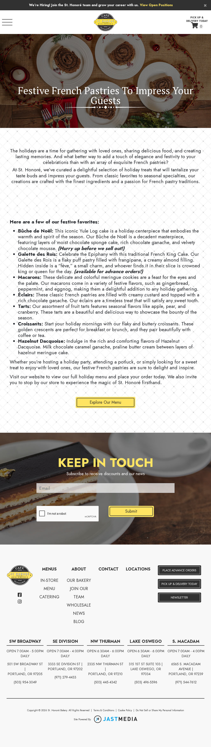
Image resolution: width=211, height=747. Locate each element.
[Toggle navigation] (7, 22)
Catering (49, 597)
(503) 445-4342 (105, 682)
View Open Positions (156, 5)
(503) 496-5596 (145, 682)
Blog (78, 622)
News (79, 613)
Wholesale (79, 605)
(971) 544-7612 (186, 682)
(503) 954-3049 (25, 682)
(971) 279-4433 (65, 677)
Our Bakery (79, 580)
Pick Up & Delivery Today (179, 584)
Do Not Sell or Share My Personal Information (160, 710)
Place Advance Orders (179, 570)
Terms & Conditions (103, 710)
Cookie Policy (125, 710)
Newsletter (179, 597)
